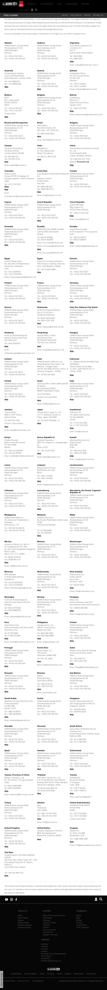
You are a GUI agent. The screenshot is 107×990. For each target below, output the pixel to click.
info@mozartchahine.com (53, 485)
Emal (14, 113)
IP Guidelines (38, 981)
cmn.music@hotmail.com (53, 243)
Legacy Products (50, 923)
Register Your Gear (50, 935)
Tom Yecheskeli (50, 397)
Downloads (71, 4)
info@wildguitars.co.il (51, 404)
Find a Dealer (11, 15)
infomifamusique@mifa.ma (21, 588)
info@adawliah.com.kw (84, 459)
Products (31, 4)
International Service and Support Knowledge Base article (40, 29)
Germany (50, 974)
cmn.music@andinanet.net (53, 246)
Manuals (46, 920)
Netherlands (79, 974)
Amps (20, 915)
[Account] (32, 9)
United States (16, 974)
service (87, 15)
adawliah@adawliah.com (20, 720)
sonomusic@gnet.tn (83, 797)
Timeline (44, 946)
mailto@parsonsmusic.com (53, 350)
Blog (59, 4)
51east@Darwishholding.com (86, 667)
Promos (79, 923)
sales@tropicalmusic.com (20, 430)
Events (79, 920)
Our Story (44, 944)
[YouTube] (6, 899)
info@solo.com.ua (50, 822)
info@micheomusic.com (52, 665)
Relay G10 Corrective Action (54, 915)
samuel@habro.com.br (52, 140)
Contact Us (45, 958)
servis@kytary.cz (82, 219)
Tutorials (46, 925)
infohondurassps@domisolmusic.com (19, 353)
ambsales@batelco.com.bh (86, 89)
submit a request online (76, 34)
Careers (44, 951)
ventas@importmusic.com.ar (86, 65)
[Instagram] (12, 899)
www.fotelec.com (50, 692)
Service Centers (49, 930)
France (59, 974)
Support (85, 4)
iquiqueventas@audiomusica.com (89, 114)
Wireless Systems (25, 925)
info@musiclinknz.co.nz (84, 591)
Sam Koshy (81, 819)
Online (65, 15)
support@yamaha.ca (18, 165)
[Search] (36, 9)
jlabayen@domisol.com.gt (53, 327)
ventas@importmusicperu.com (22, 642)
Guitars (21, 920)
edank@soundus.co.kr (51, 457)
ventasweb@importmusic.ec (86, 246)
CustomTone (47, 4)
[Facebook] (16, 899)
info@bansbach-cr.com (52, 195)
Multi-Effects (23, 918)
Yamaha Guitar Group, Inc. (51, 961)
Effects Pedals (23, 923)
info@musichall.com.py (84, 614)
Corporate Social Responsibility (53, 954)
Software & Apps (24, 927)
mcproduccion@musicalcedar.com (18, 196)
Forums (46, 927)
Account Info (48, 932)
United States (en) (24, 10)
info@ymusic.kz (81, 431)
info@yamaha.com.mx (19, 566)
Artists (78, 915)
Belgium (68, 974)
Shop (6, 187)
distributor (98, 15)
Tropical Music (17, 423)
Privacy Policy (24, 981)
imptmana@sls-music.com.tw (22, 794)
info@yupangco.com (51, 642)
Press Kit (44, 949)
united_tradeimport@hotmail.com (23, 277)
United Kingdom (30, 974)
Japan (41, 974)
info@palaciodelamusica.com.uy (88, 845)
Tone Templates (82, 927)
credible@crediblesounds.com (22, 456)
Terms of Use (9, 981)
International (91, 974)
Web (72, 61)
